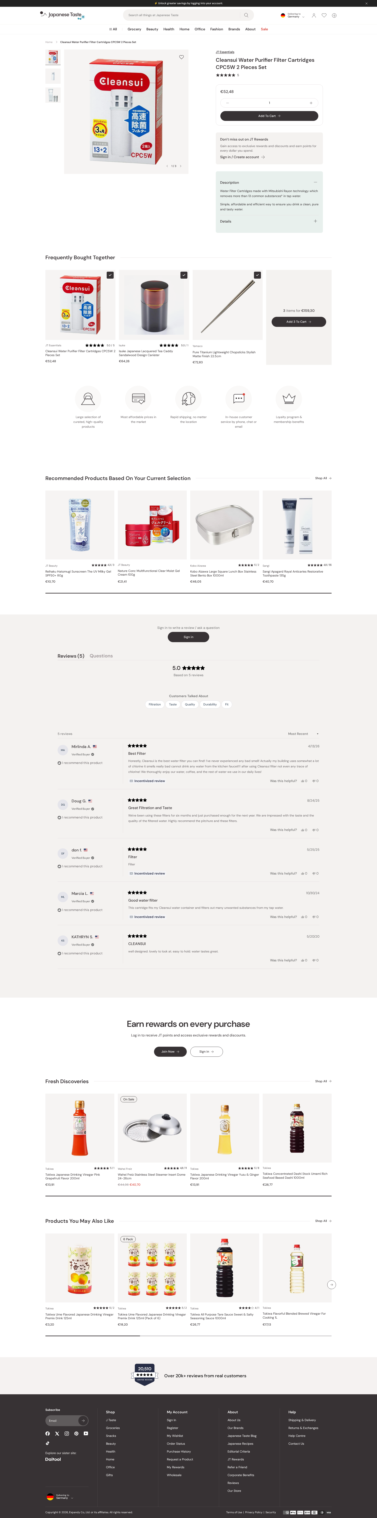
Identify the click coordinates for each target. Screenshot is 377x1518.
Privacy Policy (253, 1512)
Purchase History (179, 1451)
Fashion (216, 29)
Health (168, 29)
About (250, 29)
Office (200, 29)
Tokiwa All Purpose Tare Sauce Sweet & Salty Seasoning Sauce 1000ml (222, 1316)
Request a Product (180, 1459)
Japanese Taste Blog (242, 1436)
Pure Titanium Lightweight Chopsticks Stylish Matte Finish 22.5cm (224, 354)
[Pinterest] (76, 1433)
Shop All (321, 478)
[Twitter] (57, 1433)
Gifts (109, 1475)
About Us (234, 1420)
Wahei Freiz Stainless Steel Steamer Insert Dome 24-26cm (151, 1176)
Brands (234, 29)
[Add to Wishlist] (181, 57)
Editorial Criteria (239, 1451)
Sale (264, 29)
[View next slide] (180, 166)
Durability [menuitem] (210, 704)
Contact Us (296, 1444)
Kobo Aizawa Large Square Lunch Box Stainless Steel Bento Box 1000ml (223, 573)
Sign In (171, 1420)
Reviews (233, 1483)
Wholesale (174, 1475)
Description (229, 182)
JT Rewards (236, 1459)
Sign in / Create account (239, 157)
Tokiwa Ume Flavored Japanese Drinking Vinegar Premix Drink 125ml (79, 1316)
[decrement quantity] (228, 102)
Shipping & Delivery (302, 1420)
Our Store (234, 1491)
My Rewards (175, 1467)
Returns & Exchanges (303, 1428)
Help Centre (296, 1436)
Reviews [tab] (71, 656)
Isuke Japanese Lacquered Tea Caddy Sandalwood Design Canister (146, 353)
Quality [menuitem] (190, 704)
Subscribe (83, 1420)
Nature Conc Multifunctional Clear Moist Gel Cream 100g (149, 573)
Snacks (111, 1436)
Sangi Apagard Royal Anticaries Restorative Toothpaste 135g (293, 573)
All (115, 29)
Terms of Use (234, 1512)
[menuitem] (113, 29)
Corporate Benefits (241, 1475)
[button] (227, 75)
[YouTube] (86, 1433)
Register (172, 1428)
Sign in (188, 637)
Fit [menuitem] (226, 704)
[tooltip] (147, 781)
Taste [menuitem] (173, 704)
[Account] (314, 15)
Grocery (134, 29)
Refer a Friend (237, 1467)
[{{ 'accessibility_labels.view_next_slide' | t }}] (331, 1284)
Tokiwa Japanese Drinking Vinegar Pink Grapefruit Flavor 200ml (72, 1176)
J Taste (111, 1420)
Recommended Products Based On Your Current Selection (117, 478)
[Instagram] (67, 1433)
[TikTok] (47, 1443)
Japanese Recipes (240, 1444)
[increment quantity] (311, 102)
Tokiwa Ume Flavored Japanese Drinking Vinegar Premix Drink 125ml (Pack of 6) (152, 1316)
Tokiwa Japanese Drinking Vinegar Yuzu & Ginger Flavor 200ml (224, 1176)
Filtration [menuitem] (155, 704)
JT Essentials (225, 52)
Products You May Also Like (79, 1221)
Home (184, 29)
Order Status (176, 1444)
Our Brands (235, 1428)
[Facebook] (47, 1433)
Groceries (113, 1428)
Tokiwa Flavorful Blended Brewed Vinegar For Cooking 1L (294, 1315)
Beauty (152, 29)
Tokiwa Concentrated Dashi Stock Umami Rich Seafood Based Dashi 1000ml (295, 1176)
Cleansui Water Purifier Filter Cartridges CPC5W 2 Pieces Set (80, 353)
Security (271, 1512)
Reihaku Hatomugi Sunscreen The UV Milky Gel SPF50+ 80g (78, 573)
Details (225, 221)
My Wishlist (175, 1436)
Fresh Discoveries (67, 1081)
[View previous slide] (167, 166)
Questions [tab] (101, 656)
